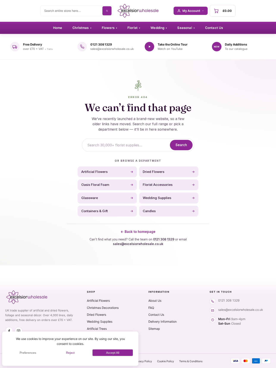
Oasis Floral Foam (107, 185)
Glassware (107, 198)
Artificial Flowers (107, 172)
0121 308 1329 (163, 239)
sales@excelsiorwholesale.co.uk (138, 244)
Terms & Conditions (190, 361)
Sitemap (154, 328)
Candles (169, 211)
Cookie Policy (165, 361)
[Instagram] (18, 331)
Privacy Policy (143, 361)
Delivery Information (162, 321)
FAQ (151, 308)
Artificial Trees (97, 328)
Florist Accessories (169, 185)
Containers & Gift (107, 211)
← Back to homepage (138, 232)
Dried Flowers (169, 172)
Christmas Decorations (103, 308)
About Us (154, 300)
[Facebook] (9, 331)
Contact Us (214, 28)
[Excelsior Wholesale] (138, 11)
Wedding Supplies (169, 198)
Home (57, 28)
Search (181, 145)
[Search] (106, 10)
